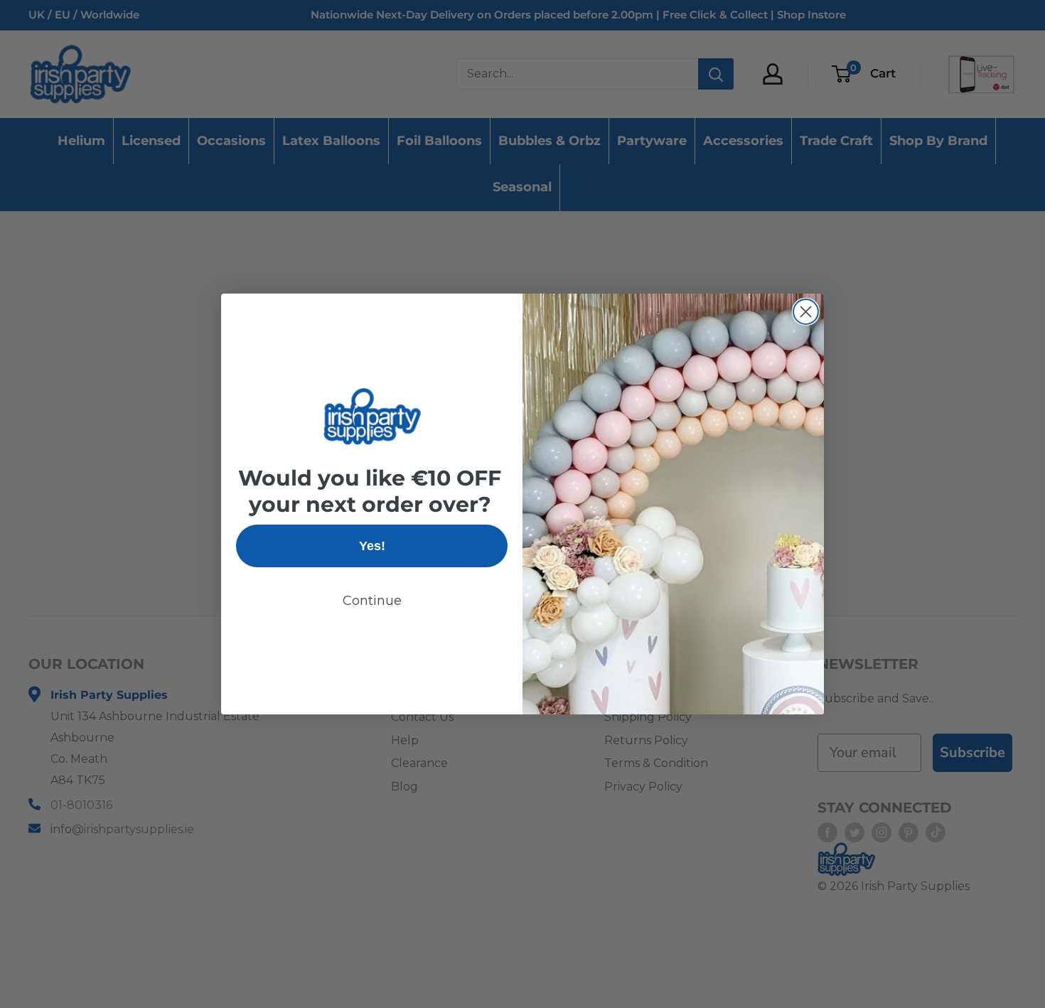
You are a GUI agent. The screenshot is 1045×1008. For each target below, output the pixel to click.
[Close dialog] (805, 311)
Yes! (372, 546)
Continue (372, 600)
